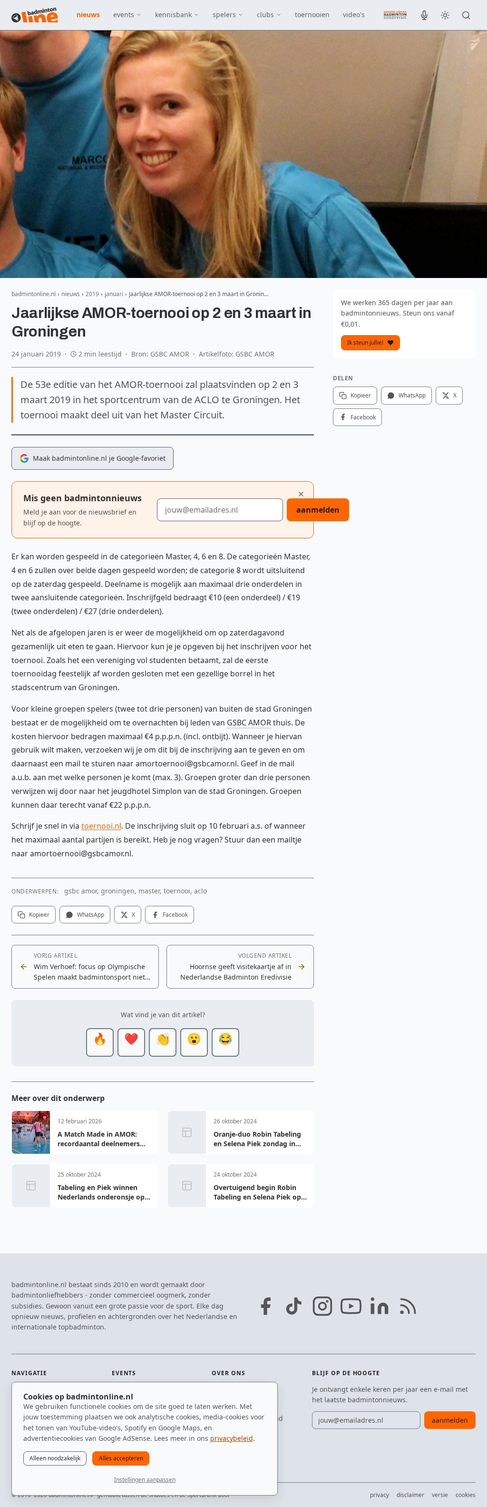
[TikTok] (293, 1306)
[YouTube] (351, 1306)
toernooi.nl (101, 826)
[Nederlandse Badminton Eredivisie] (395, 15)
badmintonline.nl (33, 294)
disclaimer (410, 1495)
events (123, 14)
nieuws (88, 14)
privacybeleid (231, 1438)
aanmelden (318, 510)
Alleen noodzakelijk (54, 1458)
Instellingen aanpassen (144, 1480)
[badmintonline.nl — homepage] (34, 15)
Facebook (175, 915)
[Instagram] (322, 1306)
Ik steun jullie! (365, 342)
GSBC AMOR (249, 722)
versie (440, 1495)
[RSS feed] (408, 1306)
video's (354, 14)
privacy (379, 1495)
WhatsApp (90, 915)
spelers (224, 14)
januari (114, 294)
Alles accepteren (121, 1458)
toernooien (312, 14)
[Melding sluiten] (301, 494)
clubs (265, 14)
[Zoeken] (466, 15)
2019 (92, 294)
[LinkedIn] (379, 1306)
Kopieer (39, 915)
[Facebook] (265, 1306)
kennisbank (173, 14)
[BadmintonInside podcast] (424, 15)
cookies (466, 1495)
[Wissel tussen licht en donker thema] (445, 15)
